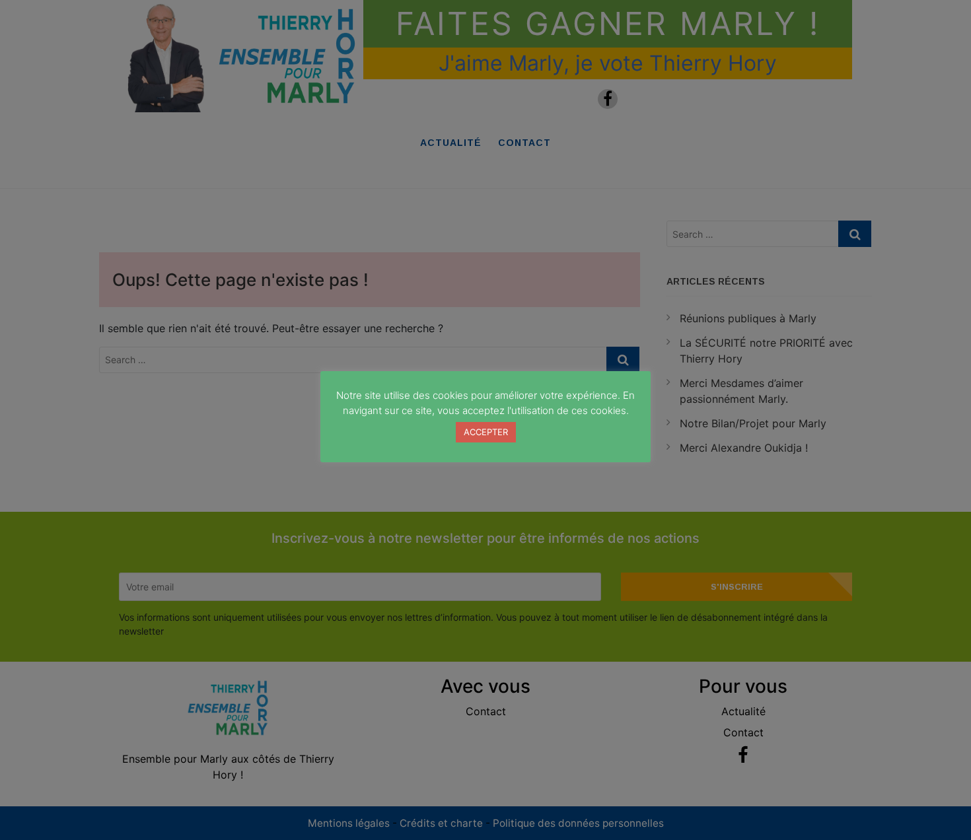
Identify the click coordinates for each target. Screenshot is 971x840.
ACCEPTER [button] (486, 432)
